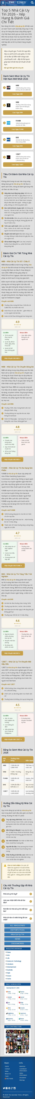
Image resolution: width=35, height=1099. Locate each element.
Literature (10, 964)
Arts (8, 955)
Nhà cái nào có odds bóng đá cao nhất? (15, 918)
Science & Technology (14, 961)
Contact (7, 1069)
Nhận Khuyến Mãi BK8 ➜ (12, 653)
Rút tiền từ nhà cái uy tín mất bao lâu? (15, 910)
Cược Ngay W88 (17, 112)
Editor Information (23, 1074)
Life (8, 958)
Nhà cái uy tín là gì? (10, 894)
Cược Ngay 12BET (17, 164)
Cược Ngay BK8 (18, 146)
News (9, 952)
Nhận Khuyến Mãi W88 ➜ (12, 459)
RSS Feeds (9, 1078)
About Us (8, 1074)
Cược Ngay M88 (17, 94)
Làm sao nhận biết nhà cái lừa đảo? (14, 901)
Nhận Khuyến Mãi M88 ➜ (12, 358)
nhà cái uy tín (20, 26)
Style (8, 973)
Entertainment (11, 967)
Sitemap (22, 1080)
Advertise (22, 1066)
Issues (9, 976)
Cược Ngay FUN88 (17, 129)
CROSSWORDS (17, 943)
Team (7, 1076)
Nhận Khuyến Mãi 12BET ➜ (13, 739)
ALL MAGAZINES (17, 925)
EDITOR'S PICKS (17, 930)
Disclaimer (22, 1078)
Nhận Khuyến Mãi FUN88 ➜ (13, 566)
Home (9, 979)
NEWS (17, 939)
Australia (10, 970)
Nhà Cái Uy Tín (17, 934)
